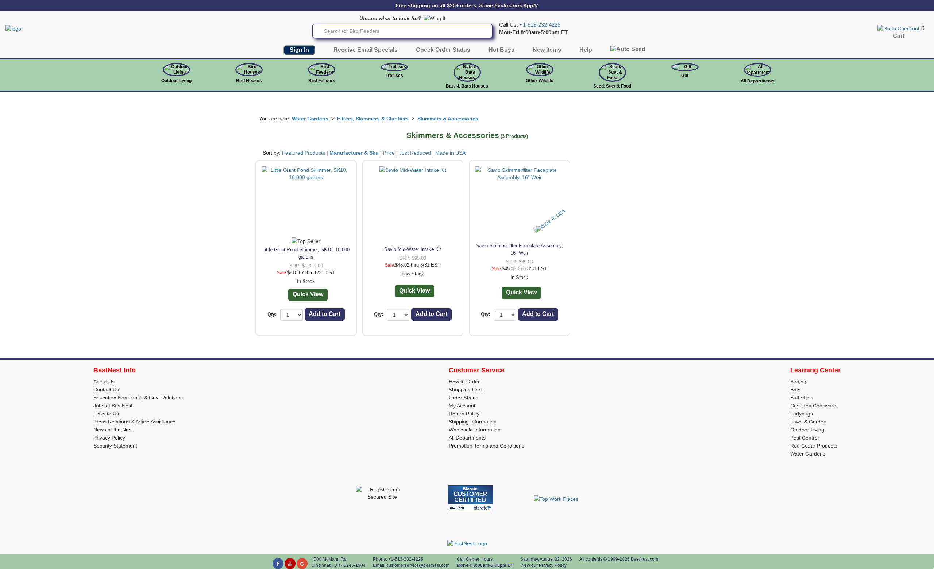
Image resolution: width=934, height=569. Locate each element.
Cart (898, 36)
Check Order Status (443, 50)
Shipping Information (473, 422)
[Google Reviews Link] (302, 563)
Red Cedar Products (813, 446)
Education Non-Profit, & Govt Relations (138, 397)
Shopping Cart (465, 389)
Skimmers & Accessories (447, 118)
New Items (547, 50)
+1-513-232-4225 (540, 25)
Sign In (299, 50)
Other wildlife (539, 80)
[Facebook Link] (278, 563)
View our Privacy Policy (543, 565)
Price (389, 153)
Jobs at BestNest (112, 406)
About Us (104, 381)
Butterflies (801, 397)
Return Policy (464, 414)
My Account (462, 406)
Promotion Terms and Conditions (486, 446)
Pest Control (804, 438)
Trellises (394, 75)
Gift (684, 75)
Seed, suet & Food (612, 86)
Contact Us (106, 389)
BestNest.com (644, 559)
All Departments (758, 81)
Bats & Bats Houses (467, 86)
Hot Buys (501, 50)
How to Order (464, 381)
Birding (798, 381)
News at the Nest (113, 430)
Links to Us (106, 414)
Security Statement (115, 446)
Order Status (463, 397)
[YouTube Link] (290, 563)
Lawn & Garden (808, 422)
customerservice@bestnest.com (417, 565)
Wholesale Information (475, 430)
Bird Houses (249, 80)
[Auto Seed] (628, 51)
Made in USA (450, 153)
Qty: (272, 314)
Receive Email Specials (365, 50)
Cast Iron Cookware (813, 406)
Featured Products (303, 153)
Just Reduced (415, 153)
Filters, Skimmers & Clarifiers (373, 118)
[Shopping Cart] (898, 28)
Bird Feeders (321, 80)
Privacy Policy (109, 438)
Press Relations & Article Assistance (134, 422)
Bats (795, 389)
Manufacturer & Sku (354, 153)
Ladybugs (801, 414)
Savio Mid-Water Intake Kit (412, 249)
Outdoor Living (176, 80)
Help (585, 50)
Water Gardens (310, 118)
